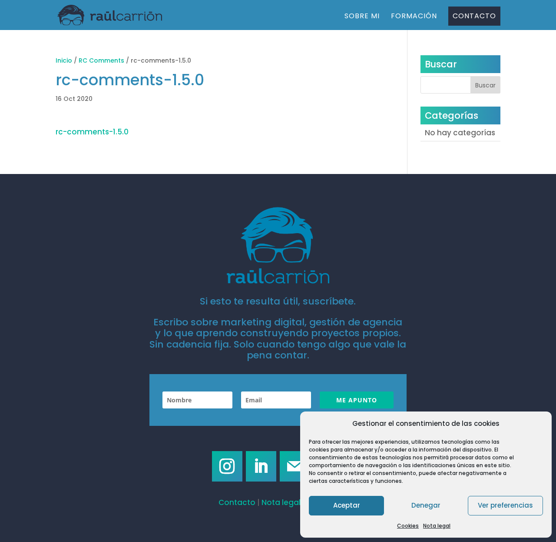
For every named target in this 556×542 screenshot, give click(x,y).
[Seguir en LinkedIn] (261, 466)
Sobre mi (362, 17)
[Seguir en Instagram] (227, 466)
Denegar (425, 505)
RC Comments (101, 60)
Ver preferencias (505, 505)
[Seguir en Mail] (295, 466)
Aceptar (346, 505)
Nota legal (436, 525)
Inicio (64, 60)
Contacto (474, 16)
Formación (414, 17)
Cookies (408, 525)
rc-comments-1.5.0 (92, 132)
